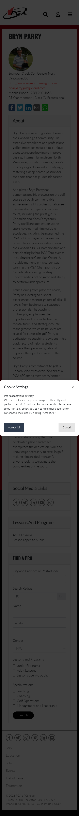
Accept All (14, 427)
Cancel (67, 427)
